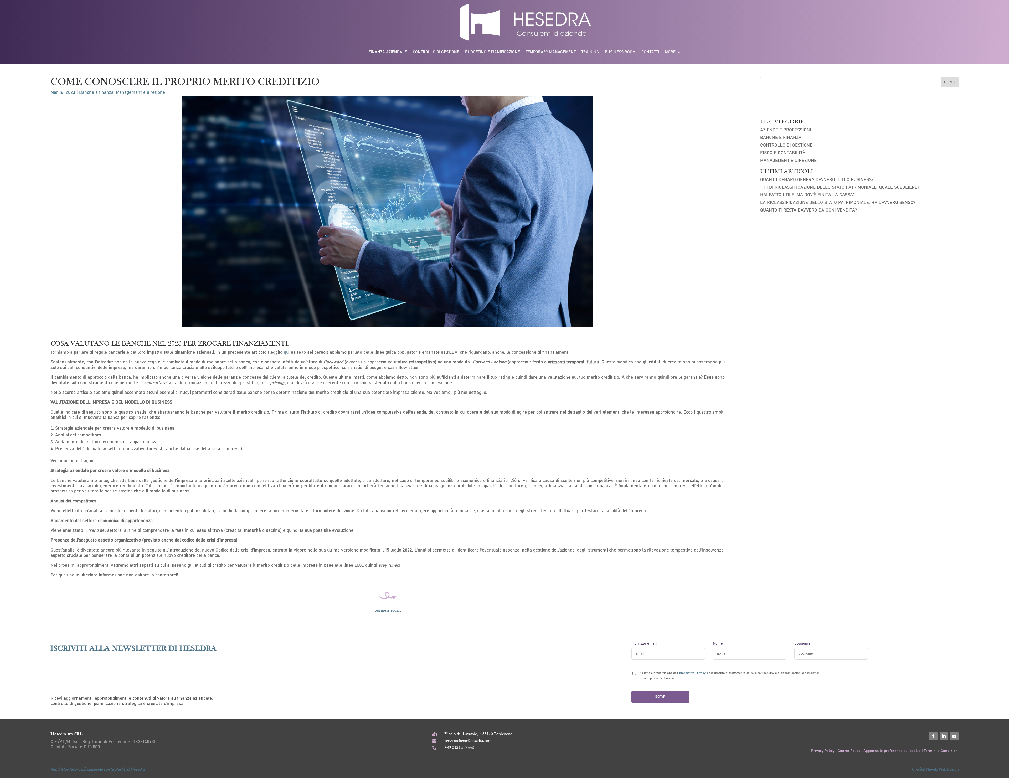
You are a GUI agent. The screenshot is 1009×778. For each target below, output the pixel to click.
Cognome (802, 643)
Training (590, 52)
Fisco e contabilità (782, 153)
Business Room (620, 52)
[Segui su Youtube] (954, 736)
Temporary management (551, 52)
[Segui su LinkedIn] (944, 736)
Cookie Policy (849, 751)
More (670, 52)
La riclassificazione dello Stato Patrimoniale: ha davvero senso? (837, 202)
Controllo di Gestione (786, 145)
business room (387, 610)
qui (287, 352)
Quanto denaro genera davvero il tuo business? (816, 180)
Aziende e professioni (785, 130)
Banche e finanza (96, 92)
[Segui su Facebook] (933, 736)
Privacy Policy (823, 751)
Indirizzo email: (644, 643)
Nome (718, 643)
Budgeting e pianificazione (492, 52)
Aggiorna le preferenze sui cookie (892, 751)
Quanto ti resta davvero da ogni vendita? (808, 210)
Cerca (950, 82)
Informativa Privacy (692, 672)
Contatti (650, 52)
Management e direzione (140, 92)
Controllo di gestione (436, 52)
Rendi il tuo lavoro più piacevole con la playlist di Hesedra (97, 769)
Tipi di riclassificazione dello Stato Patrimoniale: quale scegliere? (839, 187)
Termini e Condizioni (941, 751)
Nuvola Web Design (942, 769)
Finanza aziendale (388, 52)
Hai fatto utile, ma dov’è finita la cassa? (807, 195)
